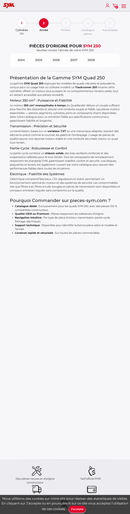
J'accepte (77, 509)
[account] (108, 5)
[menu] (123, 5)
